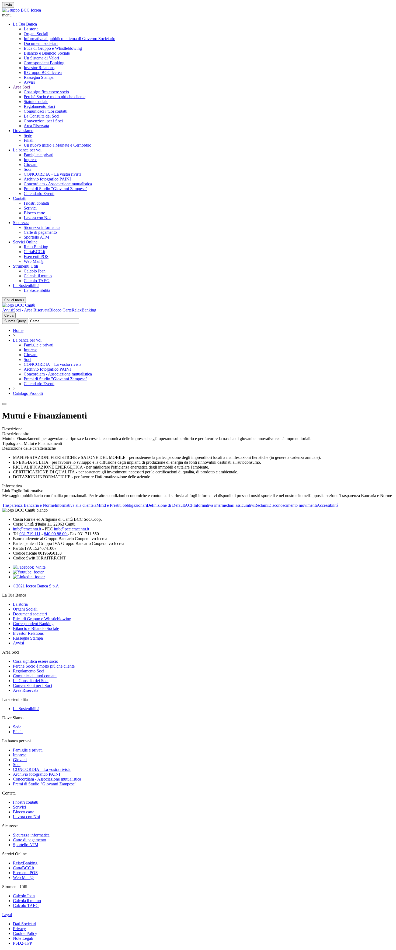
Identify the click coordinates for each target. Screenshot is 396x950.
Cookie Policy (25, 933)
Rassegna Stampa (39, 77)
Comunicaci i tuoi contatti (45, 111)
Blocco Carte (60, 310)
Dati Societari (24, 923)
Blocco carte (34, 213)
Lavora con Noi (37, 217)
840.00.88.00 (56, 533)
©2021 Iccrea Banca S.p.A (36, 586)
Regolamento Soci (39, 106)
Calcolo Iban (35, 271)
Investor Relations (39, 67)
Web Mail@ (34, 261)
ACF (189, 505)
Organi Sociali (36, 33)
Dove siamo (23, 130)
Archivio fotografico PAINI (47, 179)
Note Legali (23, 938)
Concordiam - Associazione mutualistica (58, 184)
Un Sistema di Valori (41, 58)
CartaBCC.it (34, 251)
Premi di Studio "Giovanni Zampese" (55, 188)
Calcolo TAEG (37, 280)
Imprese (30, 159)
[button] (198, 15)
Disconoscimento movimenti (292, 505)
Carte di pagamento (40, 232)
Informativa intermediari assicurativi (223, 505)
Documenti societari (41, 43)
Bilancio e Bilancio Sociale (47, 53)
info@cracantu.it (27, 529)
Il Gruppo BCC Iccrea (43, 72)
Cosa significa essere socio (46, 92)
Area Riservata (36, 125)
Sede (28, 135)
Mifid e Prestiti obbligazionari (121, 505)
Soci (27, 169)
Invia (8, 5)
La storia (31, 29)
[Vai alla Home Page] (18, 305)
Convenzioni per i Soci (43, 121)
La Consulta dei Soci (41, 116)
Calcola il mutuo (38, 276)
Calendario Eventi (39, 193)
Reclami (261, 505)
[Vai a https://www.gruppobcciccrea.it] (21, 10)
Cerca (8, 315)
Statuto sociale (36, 101)
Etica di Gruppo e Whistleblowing (53, 48)
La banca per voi (27, 150)
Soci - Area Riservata (31, 310)
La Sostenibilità (26, 285)
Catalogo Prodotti (28, 393)
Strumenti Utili (25, 266)
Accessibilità (327, 505)
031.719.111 (29, 533)
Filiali (28, 140)
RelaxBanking (36, 246)
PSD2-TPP (22, 943)
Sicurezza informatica (42, 227)
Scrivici (30, 208)
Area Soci (21, 87)
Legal (7, 914)
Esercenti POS (36, 256)
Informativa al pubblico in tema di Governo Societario (69, 38)
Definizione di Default (166, 505)
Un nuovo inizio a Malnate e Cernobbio (57, 145)
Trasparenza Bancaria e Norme (28, 505)
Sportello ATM (36, 237)
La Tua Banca (25, 24)
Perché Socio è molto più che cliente (54, 96)
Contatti (19, 198)
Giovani (30, 164)
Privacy (19, 928)
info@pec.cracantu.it (71, 529)
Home (18, 330)
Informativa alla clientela (75, 505)
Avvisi (29, 82)
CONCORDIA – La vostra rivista (52, 174)
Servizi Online (25, 242)
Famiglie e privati (38, 155)
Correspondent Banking (44, 63)
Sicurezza (21, 222)
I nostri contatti (36, 203)
